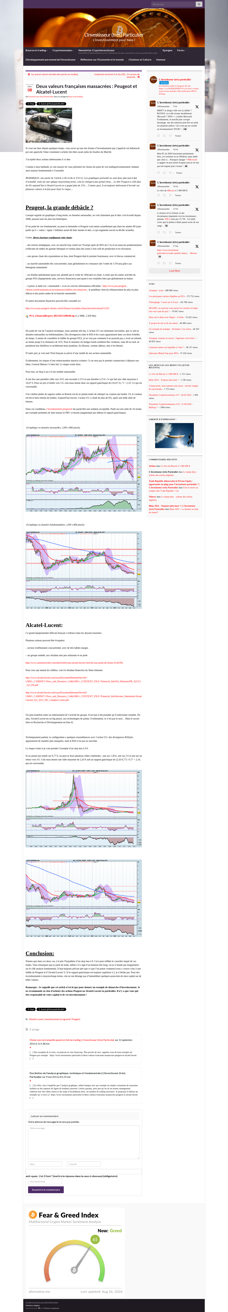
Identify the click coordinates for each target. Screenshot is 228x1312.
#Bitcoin (171, 190)
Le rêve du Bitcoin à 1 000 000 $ (163, 374)
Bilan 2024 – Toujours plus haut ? (164, 380)
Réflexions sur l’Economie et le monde (102, 59)
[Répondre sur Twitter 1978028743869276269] (159, 195)
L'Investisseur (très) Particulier (114, 35)
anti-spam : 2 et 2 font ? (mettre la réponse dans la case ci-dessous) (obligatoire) (71, 1176)
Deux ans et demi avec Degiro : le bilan (166, 317)
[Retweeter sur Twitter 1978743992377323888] (165, 173)
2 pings (34, 1029)
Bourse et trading (36, 50)
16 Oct (175, 149)
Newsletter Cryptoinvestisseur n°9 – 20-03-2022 (170, 395)
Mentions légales (33, 1305)
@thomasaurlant (163, 106)
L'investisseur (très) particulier (173, 102)
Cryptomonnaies (62, 50)
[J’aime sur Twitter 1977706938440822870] (171, 233)
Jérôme (152, 466)
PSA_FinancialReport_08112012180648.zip (52, 315)
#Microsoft (192, 160)
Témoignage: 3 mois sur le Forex (163, 302)
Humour (161, 59)
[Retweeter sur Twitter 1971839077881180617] (165, 263)
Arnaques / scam (156, 290)
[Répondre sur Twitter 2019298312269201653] (159, 136)
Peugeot (76, 1019)
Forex (180, 50)
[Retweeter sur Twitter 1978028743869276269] (165, 195)
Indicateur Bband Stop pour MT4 (163, 353)
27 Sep (175, 246)
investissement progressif (58, 1019)
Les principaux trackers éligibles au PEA (167, 296)
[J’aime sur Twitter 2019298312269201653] (171, 136)
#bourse (193, 253)
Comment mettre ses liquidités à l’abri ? (166, 347)
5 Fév (175, 106)
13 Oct (175, 209)
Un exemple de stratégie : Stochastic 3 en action (170, 329)
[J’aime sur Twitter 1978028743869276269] (171, 195)
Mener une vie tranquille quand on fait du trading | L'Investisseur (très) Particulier (72, 1039)
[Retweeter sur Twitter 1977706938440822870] (165, 233)
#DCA (167, 219)
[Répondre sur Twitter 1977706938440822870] (159, 233)
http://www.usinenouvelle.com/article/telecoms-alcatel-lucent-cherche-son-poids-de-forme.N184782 (74, 662)
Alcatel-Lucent (36, 1019)
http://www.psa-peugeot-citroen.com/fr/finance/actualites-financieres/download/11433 (67, 308)
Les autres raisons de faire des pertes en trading (54, 74)
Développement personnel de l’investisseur (51, 59)
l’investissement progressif (59, 409)
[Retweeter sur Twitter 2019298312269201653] (165, 136)
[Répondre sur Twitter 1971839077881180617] (159, 263)
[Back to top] (221, 1305)
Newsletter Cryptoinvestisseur (118, 51)
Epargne (167, 50)
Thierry (152, 497)
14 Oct (175, 186)
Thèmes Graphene (51, 1308)
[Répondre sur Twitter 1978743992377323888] (159, 173)
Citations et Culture (140, 59)
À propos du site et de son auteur (163, 323)
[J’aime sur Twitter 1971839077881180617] (171, 263)
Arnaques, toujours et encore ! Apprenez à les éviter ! (172, 338)
